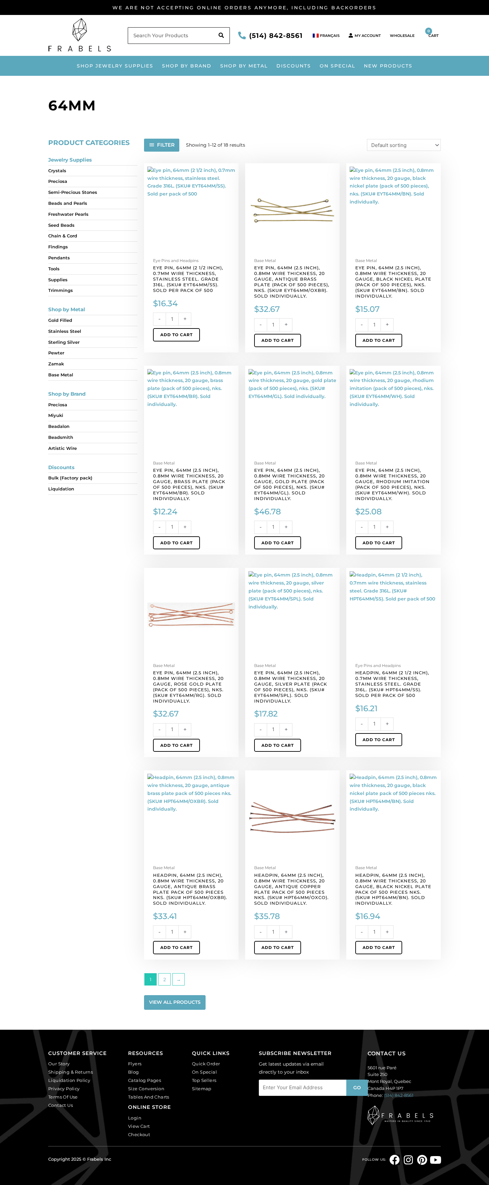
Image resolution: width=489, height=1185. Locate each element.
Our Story (59, 1063)
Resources (145, 1053)
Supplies (58, 279)
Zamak (56, 363)
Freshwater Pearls (68, 214)
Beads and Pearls (67, 203)
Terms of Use (63, 1097)
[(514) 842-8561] (242, 35)
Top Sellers (204, 1080)
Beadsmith (60, 437)
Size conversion (146, 1088)
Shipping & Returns (70, 1072)
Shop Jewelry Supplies (115, 66)
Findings (58, 246)
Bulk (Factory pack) (70, 477)
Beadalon (59, 426)
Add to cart (176, 334)
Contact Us (60, 1105)
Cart (433, 33)
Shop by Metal (244, 66)
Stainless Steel (64, 331)
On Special (337, 66)
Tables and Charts (148, 1097)
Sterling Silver (64, 342)
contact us (387, 1053)
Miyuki (55, 415)
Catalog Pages (144, 1080)
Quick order (206, 1063)
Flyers (134, 1063)
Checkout (139, 1134)
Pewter (56, 352)
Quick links (211, 1053)
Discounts (61, 467)
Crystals (57, 170)
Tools (54, 268)
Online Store (149, 1107)
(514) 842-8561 (276, 36)
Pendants (59, 257)
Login (134, 1117)
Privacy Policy (64, 1088)
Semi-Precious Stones (72, 192)
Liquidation (61, 488)
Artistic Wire (62, 448)
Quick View (191, 250)
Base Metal (60, 374)
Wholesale (402, 35)
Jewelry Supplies (70, 160)
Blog (133, 1072)
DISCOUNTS (293, 66)
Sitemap (202, 1088)
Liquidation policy (69, 1080)
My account (368, 35)
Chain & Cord (62, 235)
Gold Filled (60, 320)
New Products (388, 66)
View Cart (139, 1126)
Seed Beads (61, 225)
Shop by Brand (187, 66)
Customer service (77, 1053)
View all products (175, 1002)
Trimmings (60, 290)
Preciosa (57, 181)
